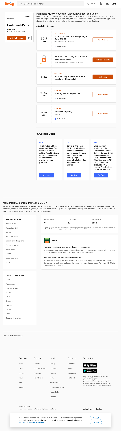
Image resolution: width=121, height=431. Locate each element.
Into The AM (10, 249)
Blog (20, 383)
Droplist (37, 364)
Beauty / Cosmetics (13, 318)
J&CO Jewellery (12, 237)
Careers (22, 373)
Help (20, 368)
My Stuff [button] (89, 3)
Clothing (9, 305)
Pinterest (71, 378)
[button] (92, 409)
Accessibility (54, 392)
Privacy (52, 364)
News (21, 378)
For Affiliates (38, 378)
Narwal (8, 232)
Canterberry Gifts (12, 245)
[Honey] (9, 4)
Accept (96, 418)
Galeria (8, 254)
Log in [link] (114, 4)
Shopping (9, 301)
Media (21, 387)
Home (5, 336)
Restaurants (10, 284)
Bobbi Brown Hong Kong (15, 241)
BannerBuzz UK (11, 228)
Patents (53, 373)
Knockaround (11, 224)
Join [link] (107, 4)
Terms (52, 378)
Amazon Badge (39, 368)
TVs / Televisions (12, 288)
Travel (8, 297)
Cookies (53, 397)
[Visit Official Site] (29, 38)
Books (8, 314)
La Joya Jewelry (12, 258)
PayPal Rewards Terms (61, 62)
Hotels (8, 292)
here (53, 409)
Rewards (37, 373)
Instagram (72, 373)
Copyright (53, 368)
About (21, 364)
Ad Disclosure (55, 383)
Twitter (70, 368)
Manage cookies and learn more (31, 422)
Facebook (71, 364)
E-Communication (57, 387)
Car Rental (10, 309)
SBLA (8, 262)
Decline (96, 422)
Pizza (8, 280)
